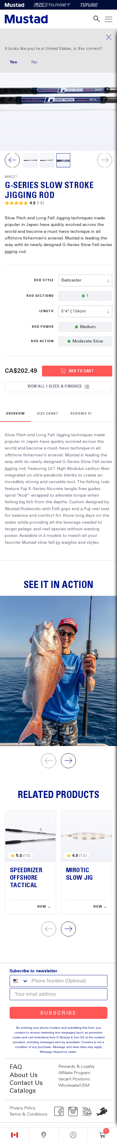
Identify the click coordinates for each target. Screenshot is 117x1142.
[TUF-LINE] (89, 5)
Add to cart (81, 371)
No (34, 62)
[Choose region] (14, 1135)
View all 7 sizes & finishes (55, 386)
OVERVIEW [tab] (15, 414)
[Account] (73, 1135)
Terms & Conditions (28, 1114)
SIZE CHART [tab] (48, 414)
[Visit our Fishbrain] (101, 1111)
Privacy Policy (22, 1108)
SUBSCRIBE (58, 1012)
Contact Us (26, 1083)
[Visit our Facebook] (59, 1111)
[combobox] (85, 280)
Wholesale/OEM (73, 1085)
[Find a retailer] (43, 1135)
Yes (13, 62)
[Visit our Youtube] (87, 1111)
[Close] (58, 37)
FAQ (16, 1067)
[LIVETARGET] (52, 5)
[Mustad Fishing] (17, 5)
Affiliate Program (74, 1073)
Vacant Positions (74, 1079)
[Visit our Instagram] (73, 1111)
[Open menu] (108, 19)
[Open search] (96, 19)
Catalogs (23, 1091)
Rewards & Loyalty (76, 1066)
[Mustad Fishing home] (26, 19)
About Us (24, 1075)
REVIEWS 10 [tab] (81, 414)
